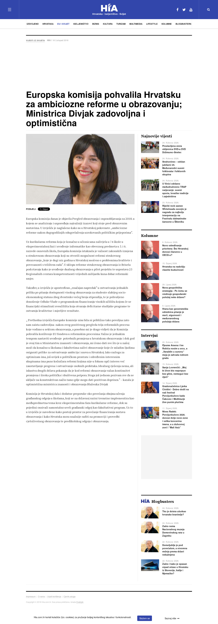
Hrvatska (47, 23)
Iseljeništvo (80, 23)
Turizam (121, 23)
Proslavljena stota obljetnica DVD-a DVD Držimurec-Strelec (174, 149)
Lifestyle (152, 23)
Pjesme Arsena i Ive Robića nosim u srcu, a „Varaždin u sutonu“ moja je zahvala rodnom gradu (175, 352)
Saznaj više (170, 618)
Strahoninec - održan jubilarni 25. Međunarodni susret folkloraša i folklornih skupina (174, 168)
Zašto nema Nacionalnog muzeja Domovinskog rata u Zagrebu (173, 530)
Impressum (31, 596)
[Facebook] (178, 9)
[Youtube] (190, 9)
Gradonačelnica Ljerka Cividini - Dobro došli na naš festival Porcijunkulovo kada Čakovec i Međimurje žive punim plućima (175, 394)
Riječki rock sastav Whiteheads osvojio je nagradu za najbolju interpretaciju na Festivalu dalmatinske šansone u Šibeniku (174, 213)
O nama (41, 596)
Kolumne (167, 23)
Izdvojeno (33, 23)
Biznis (95, 23)
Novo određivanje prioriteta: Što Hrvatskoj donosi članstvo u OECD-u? (175, 250)
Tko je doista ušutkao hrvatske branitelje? (174, 513)
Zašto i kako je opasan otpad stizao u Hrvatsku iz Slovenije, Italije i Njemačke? (175, 568)
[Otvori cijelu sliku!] (80, 169)
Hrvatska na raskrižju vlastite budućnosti (173, 268)
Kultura (108, 23)
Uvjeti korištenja (54, 596)
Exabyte (79, 602)
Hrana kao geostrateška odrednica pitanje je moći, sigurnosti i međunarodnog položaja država (175, 315)
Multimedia (135, 23)
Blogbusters (183, 23)
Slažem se (144, 618)
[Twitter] (184, 9)
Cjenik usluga (69, 596)
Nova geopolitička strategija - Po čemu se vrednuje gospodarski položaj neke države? (174, 292)
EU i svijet (63, 23)
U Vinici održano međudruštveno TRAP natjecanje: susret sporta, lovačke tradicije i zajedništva (175, 190)
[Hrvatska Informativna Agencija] (109, 9)
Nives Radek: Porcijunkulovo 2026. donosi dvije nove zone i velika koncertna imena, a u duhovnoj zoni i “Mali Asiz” (175, 419)
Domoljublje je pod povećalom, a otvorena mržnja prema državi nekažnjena (174, 549)
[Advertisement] (109, 65)
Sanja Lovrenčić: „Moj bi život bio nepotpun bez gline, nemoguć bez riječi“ (175, 372)
